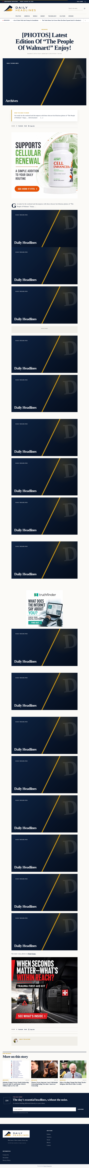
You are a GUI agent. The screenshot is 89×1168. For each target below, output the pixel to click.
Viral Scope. (31, 954)
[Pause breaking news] (84, 20)
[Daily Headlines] (19, 9)
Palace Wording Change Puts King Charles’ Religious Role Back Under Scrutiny (73, 1083)
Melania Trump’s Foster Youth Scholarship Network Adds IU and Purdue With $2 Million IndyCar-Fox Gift (16, 1084)
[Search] (84, 8)
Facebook (20, 126)
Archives (44, 29)
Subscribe (81, 1109)
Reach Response (47, 1166)
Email (25, 126)
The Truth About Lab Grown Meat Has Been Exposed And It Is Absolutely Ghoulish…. (39, 20)
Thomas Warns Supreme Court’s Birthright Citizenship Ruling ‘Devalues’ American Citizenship (44, 1084)
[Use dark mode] (85, 1)
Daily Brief (80, 1)
